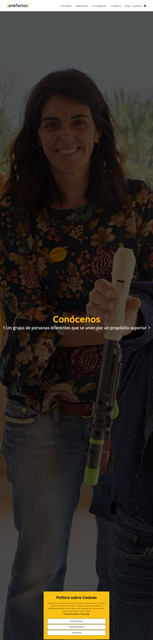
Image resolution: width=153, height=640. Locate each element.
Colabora (116, 6)
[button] (4, 326)
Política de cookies (71, 614)
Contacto (137, 6)
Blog (127, 6)
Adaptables (82, 6)
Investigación (99, 6)
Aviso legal (85, 614)
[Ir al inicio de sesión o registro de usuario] (145, 5)
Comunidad (65, 6)
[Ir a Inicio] (18, 5)
